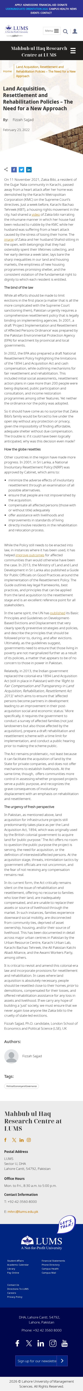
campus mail (49, 1272)
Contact (46, 13)
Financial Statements (53, 1260)
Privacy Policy (14, 1296)
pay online (13, 1272)
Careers (11, 1292)
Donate (62, 5)
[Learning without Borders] (14, 35)
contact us (13, 1284)
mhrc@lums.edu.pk (23, 1211)
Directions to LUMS (18, 1288)
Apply (18, 5)
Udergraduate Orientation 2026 (27, 9)
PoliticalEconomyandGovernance (21, 1086)
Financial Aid (47, 5)
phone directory (51, 1264)
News (73, 9)
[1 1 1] (71, 51)
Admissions (30, 5)
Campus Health (59, 9)
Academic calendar (18, 1264)
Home (7, 71)
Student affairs (15, 1260)
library (11, 1268)
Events (35, 13)
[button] (65, 31)
